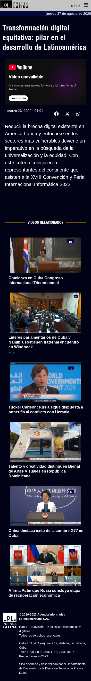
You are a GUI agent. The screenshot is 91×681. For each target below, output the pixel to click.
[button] (56, 113)
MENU (75, 5)
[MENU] (85, 5)
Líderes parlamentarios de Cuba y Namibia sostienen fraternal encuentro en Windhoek (43, 342)
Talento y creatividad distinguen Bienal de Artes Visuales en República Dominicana (44, 471)
